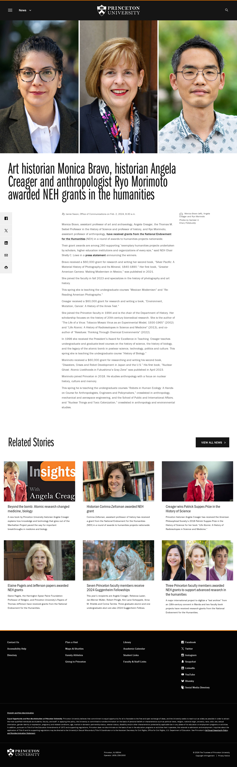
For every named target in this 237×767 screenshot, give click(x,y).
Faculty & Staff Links (134, 661)
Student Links (131, 655)
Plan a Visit (71, 642)
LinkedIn (190, 668)
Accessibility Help (16, 648)
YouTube (190, 674)
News (22, 10)
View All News (211, 442)
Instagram (191, 655)
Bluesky (189, 681)
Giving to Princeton (75, 661)
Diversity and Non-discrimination (20, 713)
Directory (12, 655)
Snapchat (190, 661)
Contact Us (13, 642)
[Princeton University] (23, 754)
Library (127, 642)
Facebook (190, 642)
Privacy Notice (224, 756)
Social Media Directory (197, 687)
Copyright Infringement (205, 756)
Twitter (189, 648)
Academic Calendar (134, 648)
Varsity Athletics (74, 655)
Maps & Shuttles (74, 648)
